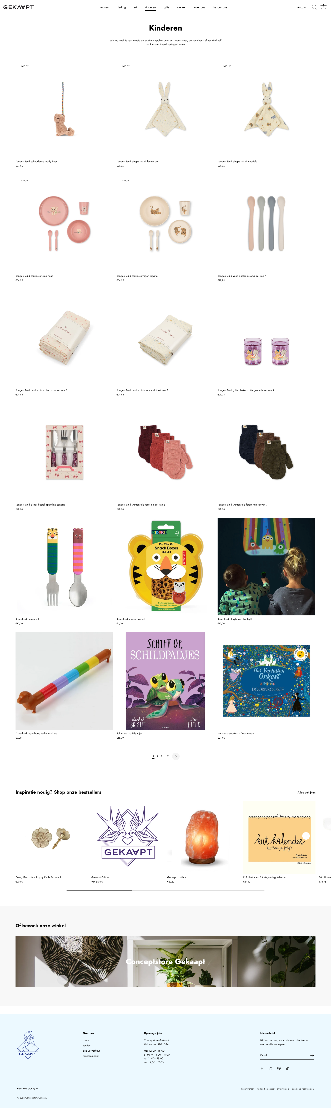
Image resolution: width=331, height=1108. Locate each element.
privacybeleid (283, 1088)
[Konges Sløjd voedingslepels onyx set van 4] (266, 223)
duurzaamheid (91, 1056)
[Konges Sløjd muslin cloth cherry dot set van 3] (64, 338)
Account (302, 7)
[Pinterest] (279, 1068)
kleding (121, 7)
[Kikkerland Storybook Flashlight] (266, 566)
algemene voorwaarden (303, 1088)
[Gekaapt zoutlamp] (203, 837)
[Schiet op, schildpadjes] (165, 681)
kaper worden (247, 1088)
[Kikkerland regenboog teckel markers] (64, 681)
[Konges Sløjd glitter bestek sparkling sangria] (64, 452)
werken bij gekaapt (265, 1088)
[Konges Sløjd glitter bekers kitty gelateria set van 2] (266, 338)
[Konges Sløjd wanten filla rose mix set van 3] (165, 452)
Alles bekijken (306, 793)
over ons (199, 7)
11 (168, 756)
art (135, 7)
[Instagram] (270, 1068)
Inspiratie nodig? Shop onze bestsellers (58, 792)
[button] (25, 836)
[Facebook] (262, 1068)
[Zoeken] (314, 7)
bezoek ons (220, 7)
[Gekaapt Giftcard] (127, 837)
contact (87, 1040)
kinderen (150, 7)
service (87, 1045)
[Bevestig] (312, 1055)
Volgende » (176, 756)
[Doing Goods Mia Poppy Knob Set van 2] (52, 837)
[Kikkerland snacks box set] (165, 566)
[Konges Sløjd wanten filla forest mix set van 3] (266, 452)
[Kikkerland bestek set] (64, 566)
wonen (104, 7)
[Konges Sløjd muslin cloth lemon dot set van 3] (165, 338)
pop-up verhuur (91, 1051)
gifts (166, 7)
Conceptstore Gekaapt (35, 1097)
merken (181, 7)
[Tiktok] (287, 1068)
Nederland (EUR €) (26, 1088)
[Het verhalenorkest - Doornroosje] (266, 681)
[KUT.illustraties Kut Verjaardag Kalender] (279, 837)
